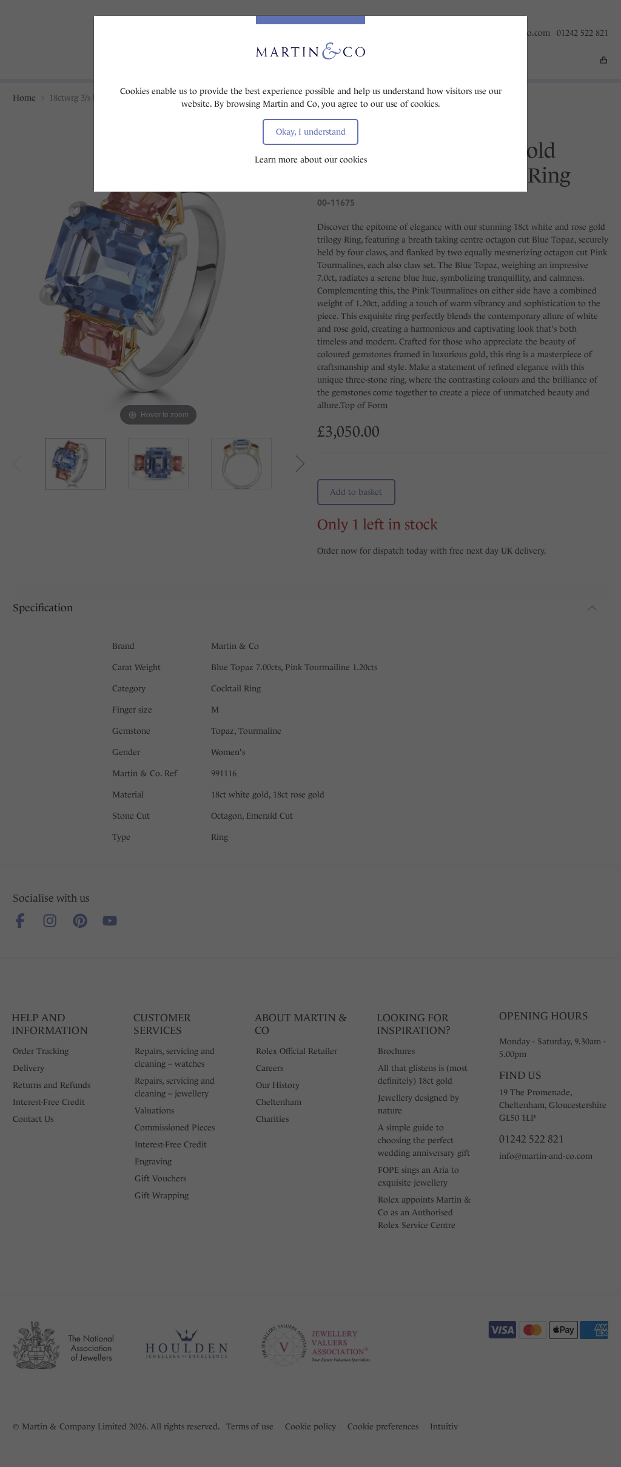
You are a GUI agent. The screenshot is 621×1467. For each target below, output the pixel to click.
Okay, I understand (311, 131)
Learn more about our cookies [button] (311, 159)
